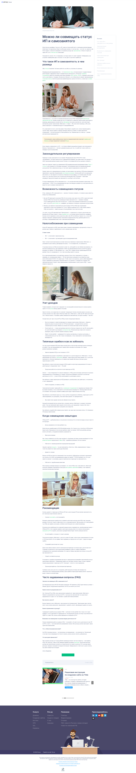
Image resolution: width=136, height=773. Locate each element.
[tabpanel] (68, 679)
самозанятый (77, 50)
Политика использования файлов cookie (68, 765)
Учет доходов (100, 60)
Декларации (66, 122)
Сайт (66, 669)
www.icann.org (63, 769)
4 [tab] (66, 698)
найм (60, 440)
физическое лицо (68, 72)
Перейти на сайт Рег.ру (49, 752)
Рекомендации (101, 71)
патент (75, 75)
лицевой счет (65, 214)
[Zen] (93, 718)
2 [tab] (63, 698)
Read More (68, 687)
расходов (76, 642)
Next (92, 682)
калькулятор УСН (46, 530)
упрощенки (59, 357)
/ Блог (10, 2)
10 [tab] (73, 698)
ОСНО (79, 75)
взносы (50, 78)
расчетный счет (56, 203)
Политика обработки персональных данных (68, 761)
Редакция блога (49, 662)
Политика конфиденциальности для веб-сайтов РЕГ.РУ (68, 763)
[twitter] (96, 715)
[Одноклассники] (102, 715)
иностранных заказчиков (72, 467)
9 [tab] (72, 698)
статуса (47, 68)
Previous (43, 682)
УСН (72, 75)
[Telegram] (105, 715)
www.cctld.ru (71, 769)
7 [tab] (69, 698)
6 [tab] (68, 698)
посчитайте (52, 517)
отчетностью (54, 52)
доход (51, 308)
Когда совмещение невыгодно (105, 68)
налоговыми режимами (68, 173)
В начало (99, 38)
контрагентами (67, 330)
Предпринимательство (48, 30)
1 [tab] (62, 698)
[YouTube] (99, 715)
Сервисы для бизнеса (68, 654)
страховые (45, 78)
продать (54, 447)
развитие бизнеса (47, 440)
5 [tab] (67, 698)
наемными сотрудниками (70, 388)
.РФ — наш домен (56, 770)
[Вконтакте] (93, 715)
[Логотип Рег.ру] (5, 2)
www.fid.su (79, 769)
